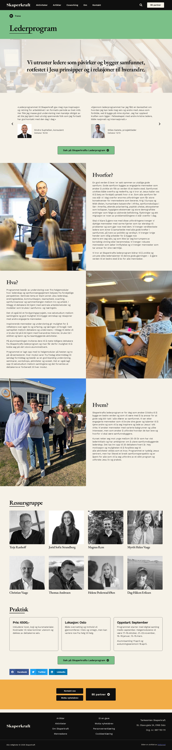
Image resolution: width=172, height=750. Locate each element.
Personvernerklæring (104, 728)
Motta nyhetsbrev (104, 723)
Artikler (57, 5)
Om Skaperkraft (60, 728)
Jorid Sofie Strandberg (62, 547)
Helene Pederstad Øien (101, 592)
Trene (18, 16)
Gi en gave (104, 718)
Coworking (72, 5)
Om (85, 5)
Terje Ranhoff (17, 547)
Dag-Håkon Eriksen (139, 592)
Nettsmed (162, 745)
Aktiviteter (42, 5)
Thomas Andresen (59, 592)
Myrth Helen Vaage (138, 547)
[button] (12, 124)
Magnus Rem (96, 547)
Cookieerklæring (104, 733)
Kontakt (96, 5)
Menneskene (60, 733)
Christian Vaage (18, 592)
